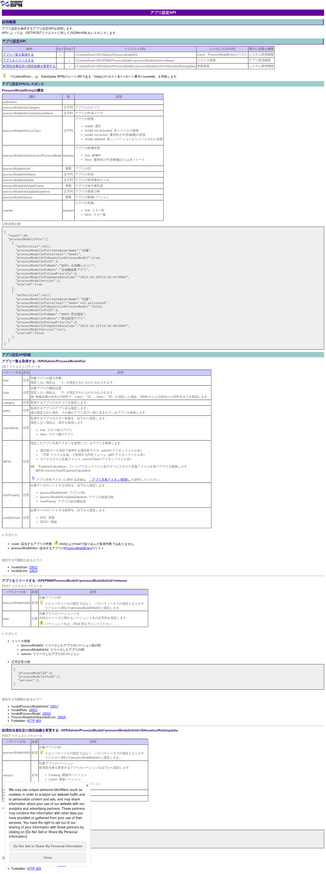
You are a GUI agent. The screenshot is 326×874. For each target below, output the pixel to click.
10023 (33, 710)
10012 (33, 567)
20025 (62, 717)
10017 (54, 706)
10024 (46, 713)
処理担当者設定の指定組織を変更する (29, 66)
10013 (33, 571)
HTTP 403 (34, 721)
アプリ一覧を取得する (18, 54)
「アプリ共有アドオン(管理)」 (110, 479)
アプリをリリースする (18, 60)
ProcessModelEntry (78, 548)
